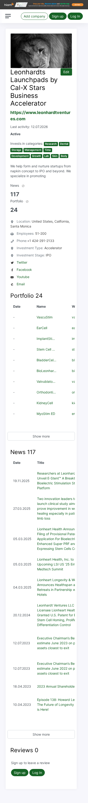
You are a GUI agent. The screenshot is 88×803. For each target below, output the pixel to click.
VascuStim (45, 317)
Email (21, 284)
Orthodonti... (46, 392)
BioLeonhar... (46, 371)
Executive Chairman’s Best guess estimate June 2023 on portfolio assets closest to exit (62, 643)
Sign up (58, 16)
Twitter (22, 262)
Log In (75, 16)
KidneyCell (45, 403)
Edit (66, 72)
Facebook (24, 270)
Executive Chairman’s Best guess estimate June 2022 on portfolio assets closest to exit (62, 668)
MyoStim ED (46, 414)
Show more (41, 436)
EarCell (42, 328)
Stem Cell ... (46, 349)
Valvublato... (46, 381)
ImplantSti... (46, 339)
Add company (34, 16)
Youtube (23, 277)
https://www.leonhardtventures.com (40, 115)
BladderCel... (46, 360)
